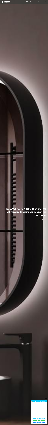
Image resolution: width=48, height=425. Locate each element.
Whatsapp (39, 420)
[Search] (45, 1)
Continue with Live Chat (39, 418)
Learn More (41, 219)
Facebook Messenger (39, 422)
